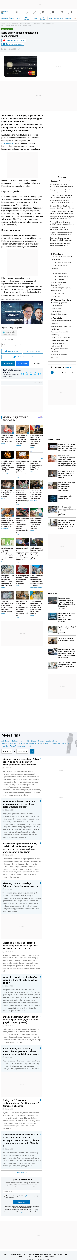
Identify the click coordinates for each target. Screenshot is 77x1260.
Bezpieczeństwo (48, 23)
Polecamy (52, 593)
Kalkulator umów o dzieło (59, 274)
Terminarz (58, 367)
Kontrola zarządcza (57, 311)
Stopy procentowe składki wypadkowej (59, 333)
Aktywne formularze (62, 300)
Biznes (18, 18)
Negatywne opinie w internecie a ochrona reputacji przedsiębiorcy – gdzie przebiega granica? (61, 191)
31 (52, 372)
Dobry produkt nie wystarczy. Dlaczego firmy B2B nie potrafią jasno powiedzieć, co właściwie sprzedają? (60, 239)
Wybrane (70, 181)
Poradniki (5, 746)
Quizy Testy (54, 357)
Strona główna (5, 23)
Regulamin (58, 1254)
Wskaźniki (57, 318)
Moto (50, 18)
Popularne (54, 181)
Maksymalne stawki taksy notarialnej (59, 350)
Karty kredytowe (37, 23)
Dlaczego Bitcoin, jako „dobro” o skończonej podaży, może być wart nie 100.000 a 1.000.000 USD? (61, 207)
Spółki (27, 741)
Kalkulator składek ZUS (58, 282)
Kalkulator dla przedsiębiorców (61, 262)
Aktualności (5, 741)
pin (16, 345)
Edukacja (68, 18)
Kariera (67, 1254)
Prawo (35, 18)
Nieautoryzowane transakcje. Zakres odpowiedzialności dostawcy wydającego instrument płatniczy (62, 186)
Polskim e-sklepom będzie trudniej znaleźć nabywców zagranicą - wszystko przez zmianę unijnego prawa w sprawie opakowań (61, 196)
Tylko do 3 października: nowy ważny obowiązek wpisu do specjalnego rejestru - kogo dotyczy (62, 244)
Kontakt (28, 1256)
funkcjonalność (7, 143)
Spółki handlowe (56, 305)
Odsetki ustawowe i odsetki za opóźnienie (61, 322)
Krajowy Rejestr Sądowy (59, 314)
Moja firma (15, 23)
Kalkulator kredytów (57, 279)
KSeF (74, 18)
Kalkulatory (58, 254)
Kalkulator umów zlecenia (59, 271)
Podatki (47, 743)
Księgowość (4, 18)
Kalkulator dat (55, 296)
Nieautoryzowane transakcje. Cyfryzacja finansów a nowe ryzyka (61, 201)
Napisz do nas (35, 351)
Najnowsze (62, 181)
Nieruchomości (58, 18)
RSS (20, 1256)
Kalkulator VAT (56, 285)
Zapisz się (21, 1202)
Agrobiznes (56, 743)
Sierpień (68, 367)
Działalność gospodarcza (59, 303)
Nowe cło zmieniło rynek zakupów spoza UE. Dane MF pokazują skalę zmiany (62, 212)
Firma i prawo (54, 439)
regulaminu (27, 1196)
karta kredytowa (7, 345)
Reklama (38, 1256)
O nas (5, 1254)
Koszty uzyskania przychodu (60, 337)
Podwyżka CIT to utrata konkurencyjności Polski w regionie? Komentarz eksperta (60, 228)
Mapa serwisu (49, 1256)
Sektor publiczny (26, 18)
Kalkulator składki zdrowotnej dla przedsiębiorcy (62, 258)
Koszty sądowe (56, 308)
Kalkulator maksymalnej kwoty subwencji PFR (61, 289)
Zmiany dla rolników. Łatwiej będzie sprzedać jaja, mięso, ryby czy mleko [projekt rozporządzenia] (62, 218)
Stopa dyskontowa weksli (59, 354)
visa (21, 345)
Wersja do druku (13, 351)
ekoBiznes (65, 743)
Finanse (27, 23)
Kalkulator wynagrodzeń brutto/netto (59, 267)
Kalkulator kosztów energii (59, 276)
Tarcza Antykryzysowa (17, 746)
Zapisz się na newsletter (26, 357)
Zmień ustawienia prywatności (40, 1254)
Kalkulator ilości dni (57, 293)
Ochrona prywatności (18, 1254)
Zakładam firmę (17, 741)
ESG (29, 746)
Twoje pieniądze (42, 18)
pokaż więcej (21, 1172)
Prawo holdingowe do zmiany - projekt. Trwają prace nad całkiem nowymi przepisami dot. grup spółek (62, 223)
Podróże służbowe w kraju (59, 340)
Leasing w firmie (51, 741)
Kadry (12, 18)
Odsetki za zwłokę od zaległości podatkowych (61, 328)
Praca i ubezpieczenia (28, 743)
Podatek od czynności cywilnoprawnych (58, 344)
